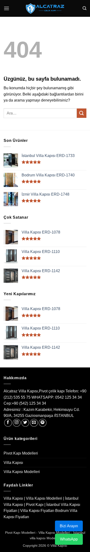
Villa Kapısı (13, 463)
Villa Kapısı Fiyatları (37, 511)
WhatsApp (69, 539)
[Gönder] (81, 113)
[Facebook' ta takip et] (8, 423)
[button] (6, 8)
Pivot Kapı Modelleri (21, 453)
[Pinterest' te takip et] (43, 423)
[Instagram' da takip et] (17, 423)
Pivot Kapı (34, 505)
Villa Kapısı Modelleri (22, 472)
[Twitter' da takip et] (25, 423)
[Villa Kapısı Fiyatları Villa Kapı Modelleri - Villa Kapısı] (45, 8)
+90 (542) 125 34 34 (29, 403)
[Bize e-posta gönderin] (34, 423)
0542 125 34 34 (68, 397)
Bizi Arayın (69, 526)
